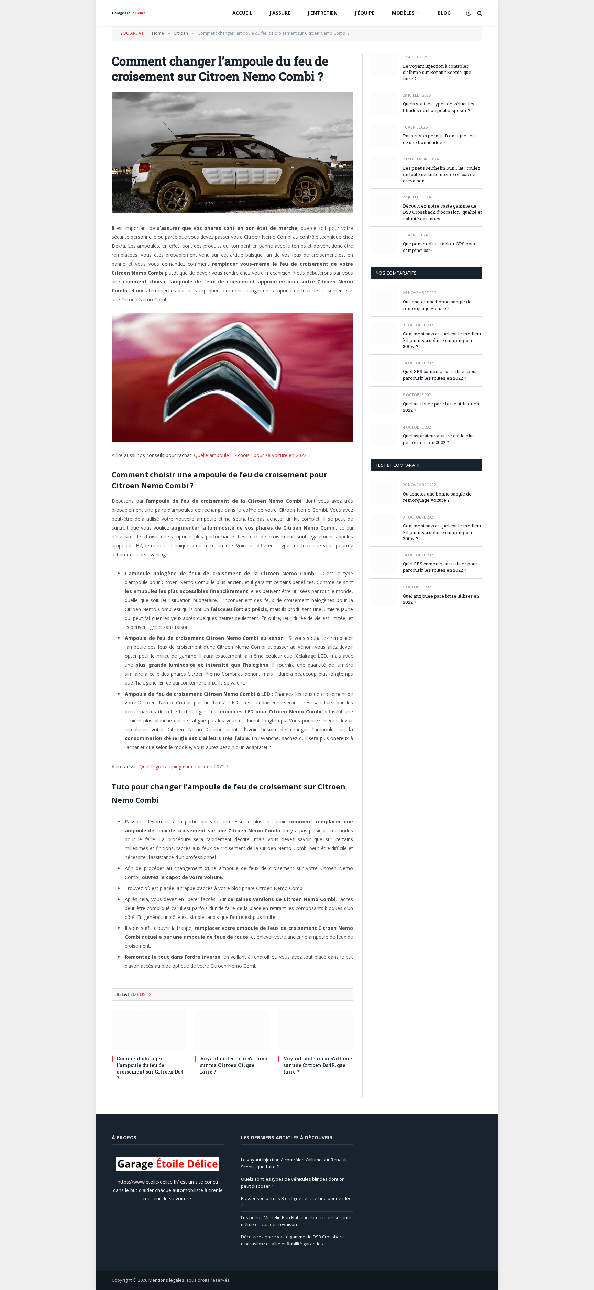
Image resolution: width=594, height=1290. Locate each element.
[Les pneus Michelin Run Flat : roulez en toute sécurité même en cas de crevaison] (384, 167)
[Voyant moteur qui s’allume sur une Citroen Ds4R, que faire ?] (315, 1030)
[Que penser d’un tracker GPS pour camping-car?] (384, 243)
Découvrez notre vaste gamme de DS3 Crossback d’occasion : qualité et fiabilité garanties (442, 212)
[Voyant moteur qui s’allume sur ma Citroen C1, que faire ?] (232, 1030)
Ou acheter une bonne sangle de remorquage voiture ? (437, 305)
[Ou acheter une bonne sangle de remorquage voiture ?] (384, 300)
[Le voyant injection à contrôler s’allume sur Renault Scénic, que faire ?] (384, 65)
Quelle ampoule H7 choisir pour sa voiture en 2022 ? (252, 455)
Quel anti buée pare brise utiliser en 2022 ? (441, 407)
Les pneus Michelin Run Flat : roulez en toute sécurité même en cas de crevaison (442, 174)
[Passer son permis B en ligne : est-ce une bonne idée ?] (384, 135)
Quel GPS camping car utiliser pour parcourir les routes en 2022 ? (440, 374)
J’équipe (365, 13)
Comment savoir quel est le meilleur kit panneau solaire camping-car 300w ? (442, 340)
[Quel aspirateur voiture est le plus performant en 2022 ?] (384, 435)
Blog (444, 13)
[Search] (479, 13)
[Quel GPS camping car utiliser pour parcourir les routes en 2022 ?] (384, 370)
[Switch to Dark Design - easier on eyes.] (468, 13)
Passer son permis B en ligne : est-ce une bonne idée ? (440, 139)
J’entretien (323, 13)
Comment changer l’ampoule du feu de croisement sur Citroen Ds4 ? (150, 1068)
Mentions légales (166, 1280)
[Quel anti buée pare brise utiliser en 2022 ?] (384, 402)
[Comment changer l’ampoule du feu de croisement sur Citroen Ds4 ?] (149, 1030)
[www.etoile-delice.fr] (129, 13)
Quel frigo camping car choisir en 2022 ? (183, 766)
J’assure (280, 13)
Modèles (403, 13)
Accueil (242, 13)
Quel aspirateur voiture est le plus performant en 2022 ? (439, 439)
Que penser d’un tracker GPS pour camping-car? (439, 247)
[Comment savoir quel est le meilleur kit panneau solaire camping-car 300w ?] (384, 333)
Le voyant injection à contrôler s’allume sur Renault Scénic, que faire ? (437, 72)
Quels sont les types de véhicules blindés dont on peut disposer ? (438, 107)
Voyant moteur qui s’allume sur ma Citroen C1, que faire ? (234, 1065)
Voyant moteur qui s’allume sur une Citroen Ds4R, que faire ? (317, 1065)
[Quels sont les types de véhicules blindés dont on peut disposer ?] (384, 103)
